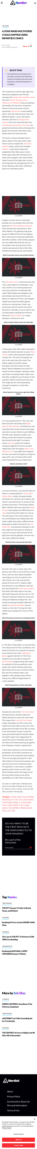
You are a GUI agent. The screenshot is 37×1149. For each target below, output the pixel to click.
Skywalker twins (12, 282)
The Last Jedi (8, 811)
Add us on (25, 46)
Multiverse (28, 797)
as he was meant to (26, 589)
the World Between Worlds (21, 226)
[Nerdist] (18, 3)
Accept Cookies (18, 1145)
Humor (5, 932)
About (10, 1091)
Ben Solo (11, 443)
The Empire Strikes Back (20, 808)
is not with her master (23, 720)
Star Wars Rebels (11, 803)
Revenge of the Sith (12, 800)
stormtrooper (7, 662)
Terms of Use (13, 1110)
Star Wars (28, 800)
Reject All (18, 1139)
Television (7, 903)
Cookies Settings (18, 1134)
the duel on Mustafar (16, 605)
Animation (7, 946)
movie (15, 111)
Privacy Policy (13, 1096)
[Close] (34, 1119)
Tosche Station (16, 316)
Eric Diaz (7, 45)
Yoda (4, 513)
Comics (5, 999)
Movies (5, 26)
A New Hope (16, 797)
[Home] (11, 1082)
